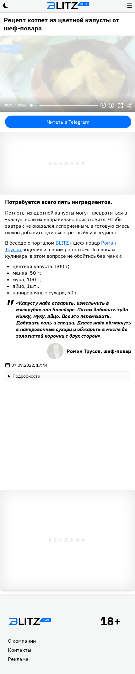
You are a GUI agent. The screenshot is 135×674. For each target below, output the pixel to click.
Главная (30, 621)
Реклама (18, 659)
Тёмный (5, 5)
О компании (22, 641)
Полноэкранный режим (120, 105)
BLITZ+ (64, 243)
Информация (111, 105)
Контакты (19, 650)
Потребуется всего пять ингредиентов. (58, 201)
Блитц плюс (67, 5)
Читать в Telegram (68, 122)
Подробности (26, 376)
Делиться (129, 105)
